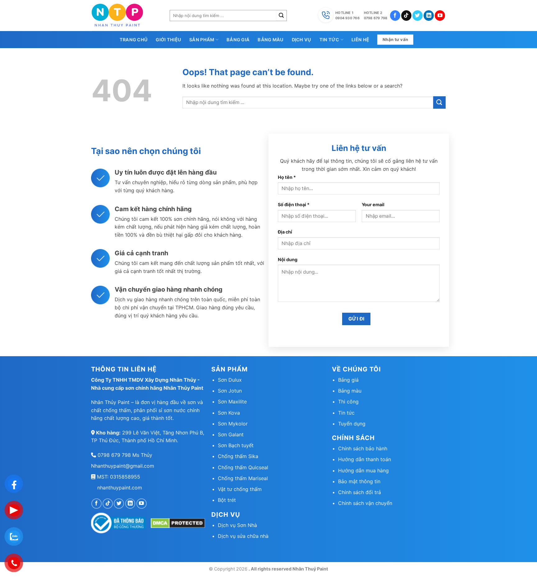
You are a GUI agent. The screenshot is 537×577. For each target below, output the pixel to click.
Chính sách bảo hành (362, 448)
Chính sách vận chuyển (365, 503)
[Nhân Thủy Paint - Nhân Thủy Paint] (125, 15)
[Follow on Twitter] (417, 15)
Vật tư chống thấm (240, 489)
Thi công (348, 401)
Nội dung (287, 259)
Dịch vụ (301, 39)
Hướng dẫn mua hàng (363, 470)
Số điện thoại (294, 204)
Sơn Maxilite (232, 401)
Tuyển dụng (351, 423)
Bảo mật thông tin (359, 481)
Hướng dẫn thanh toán (364, 459)
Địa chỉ (285, 231)
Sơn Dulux (230, 380)
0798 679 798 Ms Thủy (124, 455)
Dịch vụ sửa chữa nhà (243, 536)
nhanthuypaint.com (119, 487)
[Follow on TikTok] (406, 15)
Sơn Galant (231, 434)
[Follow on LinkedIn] (429, 15)
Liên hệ (360, 39)
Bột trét (227, 500)
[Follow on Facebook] (395, 15)
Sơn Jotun (230, 391)
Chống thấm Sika (238, 456)
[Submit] (281, 15)
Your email (373, 204)
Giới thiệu (168, 39)
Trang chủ (134, 39)
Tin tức (329, 39)
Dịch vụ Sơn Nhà (237, 525)
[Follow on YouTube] (440, 15)
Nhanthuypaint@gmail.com (122, 466)
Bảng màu (270, 39)
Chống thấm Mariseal (243, 478)
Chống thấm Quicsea (242, 467)
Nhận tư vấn (395, 39)
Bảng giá (238, 39)
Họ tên (287, 177)
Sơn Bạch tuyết (236, 445)
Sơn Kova (229, 413)
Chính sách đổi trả (359, 492)
